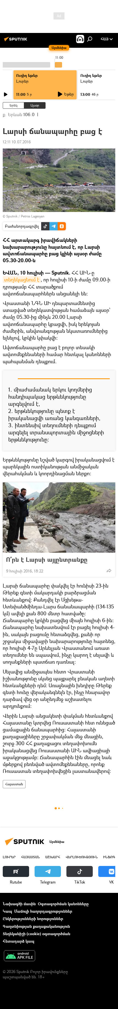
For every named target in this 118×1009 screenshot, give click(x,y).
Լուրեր (22, 81)
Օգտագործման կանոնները (63, 903)
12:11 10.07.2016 (17, 141)
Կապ (7, 911)
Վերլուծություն (82, 857)
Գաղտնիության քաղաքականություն (36, 926)
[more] (108, 570)
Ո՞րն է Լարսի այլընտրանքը (47, 559)
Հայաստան (14, 784)
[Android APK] (19, 956)
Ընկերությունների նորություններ (33, 918)
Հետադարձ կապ (18, 941)
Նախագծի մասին (19, 903)
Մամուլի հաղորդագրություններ (43, 911)
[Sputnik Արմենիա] (16, 41)
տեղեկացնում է (21, 279)
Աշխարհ (52, 857)
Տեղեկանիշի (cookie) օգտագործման (36, 933)
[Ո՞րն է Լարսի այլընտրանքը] (59, 517)
